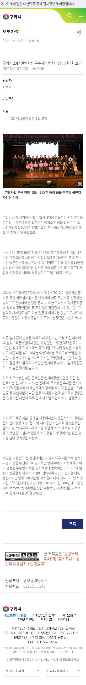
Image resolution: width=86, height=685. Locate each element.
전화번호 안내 (26, 620)
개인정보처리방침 (15, 615)
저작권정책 (69, 615)
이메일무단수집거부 (44, 615)
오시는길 (46, 620)
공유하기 (79, 32)
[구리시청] (13, 17)
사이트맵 (63, 620)
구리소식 (17, 40)
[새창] (79, 184)
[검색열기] (69, 15)
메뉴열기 (80, 15)
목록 (72, 524)
